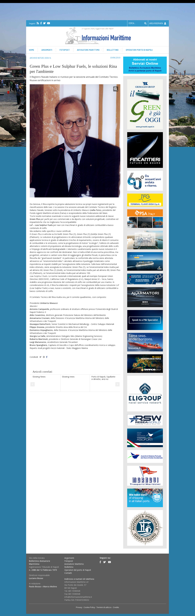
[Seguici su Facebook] (41, 23)
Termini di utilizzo (104, 607)
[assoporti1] (145, 437)
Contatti (68, 573)
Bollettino (112, 49)
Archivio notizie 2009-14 (40, 58)
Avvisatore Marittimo (74, 564)
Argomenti (46, 49)
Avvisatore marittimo (88, 49)
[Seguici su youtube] (48, 23)
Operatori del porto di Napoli (77, 570)
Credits (116, 607)
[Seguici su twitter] (44, 23)
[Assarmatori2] (145, 297)
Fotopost (65, 49)
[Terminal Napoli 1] (145, 239)
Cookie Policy (89, 607)
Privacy (79, 607)
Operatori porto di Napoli (139, 49)
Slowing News (39, 376)
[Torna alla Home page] (97, 35)
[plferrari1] (145, 319)
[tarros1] (145, 363)
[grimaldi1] (145, 104)
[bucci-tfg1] (145, 199)
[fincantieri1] (145, 149)
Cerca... (132, 23)
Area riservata (156, 23)
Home (31, 49)
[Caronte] (145, 180)
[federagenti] (145, 497)
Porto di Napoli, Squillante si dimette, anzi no (103, 377)
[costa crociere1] (145, 261)
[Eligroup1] (145, 393)
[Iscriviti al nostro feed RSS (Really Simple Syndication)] (38, 23)
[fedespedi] (145, 278)
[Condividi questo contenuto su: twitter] (40, 357)
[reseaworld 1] (145, 419)
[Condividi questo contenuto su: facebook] (46, 357)
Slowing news (68, 376)
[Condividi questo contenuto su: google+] (44, 357)
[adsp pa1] (145, 456)
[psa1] (145, 218)
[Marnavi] (145, 475)
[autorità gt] (145, 527)
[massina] (145, 342)
